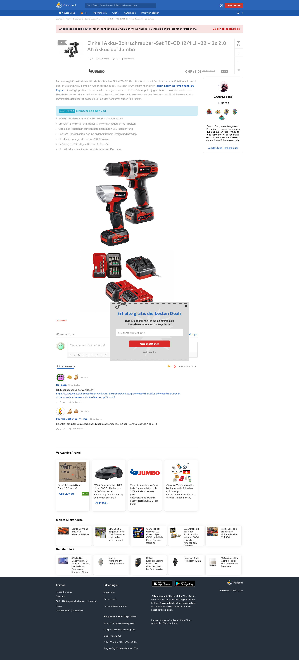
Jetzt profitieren (149, 343)
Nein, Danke (149, 352)
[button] (149, 313)
